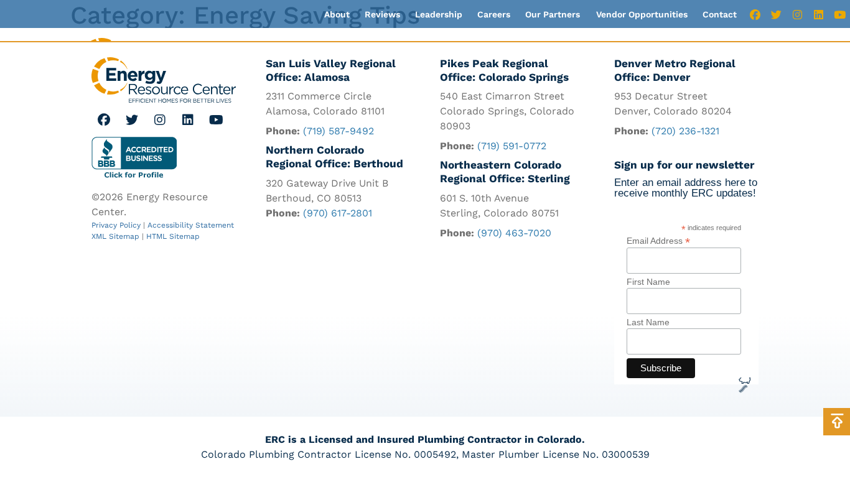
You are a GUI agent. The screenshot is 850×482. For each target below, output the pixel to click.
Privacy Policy (116, 225)
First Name (648, 281)
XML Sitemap (115, 236)
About (337, 14)
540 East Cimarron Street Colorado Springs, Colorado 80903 (507, 111)
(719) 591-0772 (511, 146)
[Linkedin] (818, 14)
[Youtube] (839, 14)
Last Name (648, 322)
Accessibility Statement (190, 225)
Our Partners (552, 14)
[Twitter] (776, 14)
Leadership (438, 14)
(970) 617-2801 (337, 213)
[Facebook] (754, 14)
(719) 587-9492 (338, 131)
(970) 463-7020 (514, 233)
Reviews (382, 14)
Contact (720, 14)
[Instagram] (797, 14)
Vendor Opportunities (642, 14)
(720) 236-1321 (685, 131)
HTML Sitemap (173, 236)
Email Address (658, 240)
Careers (493, 14)
